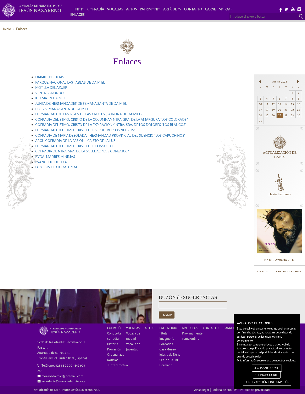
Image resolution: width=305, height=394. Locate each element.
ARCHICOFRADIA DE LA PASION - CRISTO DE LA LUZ (75, 140)
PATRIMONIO (150, 9)
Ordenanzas (115, 355)
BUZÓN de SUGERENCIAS (188, 297)
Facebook (280, 9)
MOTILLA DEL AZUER (51, 87)
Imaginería (166, 339)
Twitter (286, 9)
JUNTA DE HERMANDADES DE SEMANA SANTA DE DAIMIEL (81, 103)
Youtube (292, 9)
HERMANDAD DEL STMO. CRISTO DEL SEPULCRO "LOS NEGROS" (85, 130)
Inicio (7, 29)
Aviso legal (201, 390)
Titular (164, 333)
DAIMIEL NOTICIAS (49, 77)
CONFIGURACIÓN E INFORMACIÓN (266, 382)
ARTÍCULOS (172, 9)
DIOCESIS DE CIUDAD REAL (56, 167)
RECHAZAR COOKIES (267, 368)
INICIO (79, 9)
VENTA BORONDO (49, 93)
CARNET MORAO (218, 9)
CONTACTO (193, 9)
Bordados (166, 344)
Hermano (165, 365)
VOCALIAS (115, 9)
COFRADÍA (95, 9)
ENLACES (77, 14)
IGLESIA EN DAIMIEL (50, 98)
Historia (112, 344)
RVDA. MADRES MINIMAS (55, 156)
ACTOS (131, 9)
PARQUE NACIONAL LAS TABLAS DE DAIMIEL (70, 82)
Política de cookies (224, 390)
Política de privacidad (255, 390)
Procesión (114, 349)
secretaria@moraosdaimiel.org (63, 381)
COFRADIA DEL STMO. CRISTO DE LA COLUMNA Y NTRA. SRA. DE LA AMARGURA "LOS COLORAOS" (111, 119)
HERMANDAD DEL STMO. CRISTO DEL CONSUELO (74, 146)
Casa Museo (167, 349)
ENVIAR (166, 315)
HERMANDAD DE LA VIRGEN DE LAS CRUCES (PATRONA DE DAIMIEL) (88, 114)
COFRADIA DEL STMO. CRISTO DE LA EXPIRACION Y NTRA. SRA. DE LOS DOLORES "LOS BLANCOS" (111, 124)
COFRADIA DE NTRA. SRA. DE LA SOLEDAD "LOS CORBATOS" (82, 151)
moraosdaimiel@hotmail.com (62, 376)
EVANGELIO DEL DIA (51, 162)
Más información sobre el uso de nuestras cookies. (266, 360)
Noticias (112, 360)
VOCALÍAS (133, 328)
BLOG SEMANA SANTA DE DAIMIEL (62, 109)
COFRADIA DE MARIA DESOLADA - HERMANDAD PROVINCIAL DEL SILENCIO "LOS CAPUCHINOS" (110, 135)
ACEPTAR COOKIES (267, 375)
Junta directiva (117, 365)
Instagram (299, 9)
